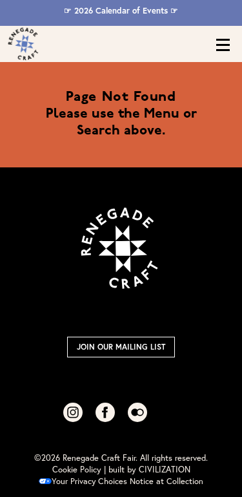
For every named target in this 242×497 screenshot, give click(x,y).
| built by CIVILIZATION (147, 469)
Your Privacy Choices (89, 481)
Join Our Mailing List (121, 347)
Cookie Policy (76, 469)
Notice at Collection (166, 481)
